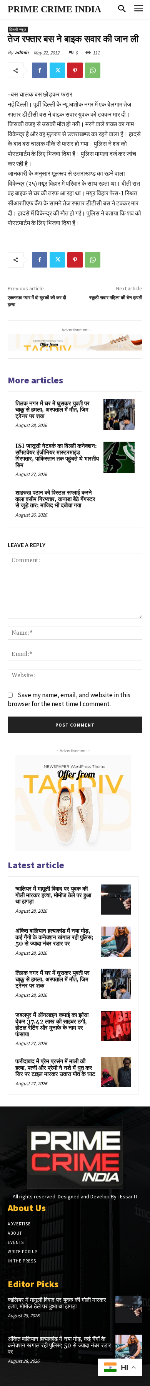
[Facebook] (39, 70)
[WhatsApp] (92, 70)
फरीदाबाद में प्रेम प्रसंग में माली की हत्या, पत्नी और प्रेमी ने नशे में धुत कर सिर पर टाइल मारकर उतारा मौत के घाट (55, 1068)
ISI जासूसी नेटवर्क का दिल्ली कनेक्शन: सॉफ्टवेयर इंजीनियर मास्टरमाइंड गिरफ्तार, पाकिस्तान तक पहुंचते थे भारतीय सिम (57, 455)
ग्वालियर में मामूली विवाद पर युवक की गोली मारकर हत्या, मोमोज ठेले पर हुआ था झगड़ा (53, 895)
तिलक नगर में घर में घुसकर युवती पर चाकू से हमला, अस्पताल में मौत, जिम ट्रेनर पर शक (52, 410)
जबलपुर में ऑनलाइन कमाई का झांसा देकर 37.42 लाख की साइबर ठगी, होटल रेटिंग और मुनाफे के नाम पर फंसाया (51, 1025)
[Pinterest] (75, 70)
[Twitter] (57, 70)
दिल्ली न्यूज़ (18, 29)
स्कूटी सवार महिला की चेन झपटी (115, 298)
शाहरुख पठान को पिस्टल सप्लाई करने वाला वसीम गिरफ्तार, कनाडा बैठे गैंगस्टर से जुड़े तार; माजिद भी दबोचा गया (55, 499)
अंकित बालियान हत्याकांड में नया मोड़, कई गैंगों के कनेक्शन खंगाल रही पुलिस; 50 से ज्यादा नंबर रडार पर (54, 937)
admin (21, 52)
